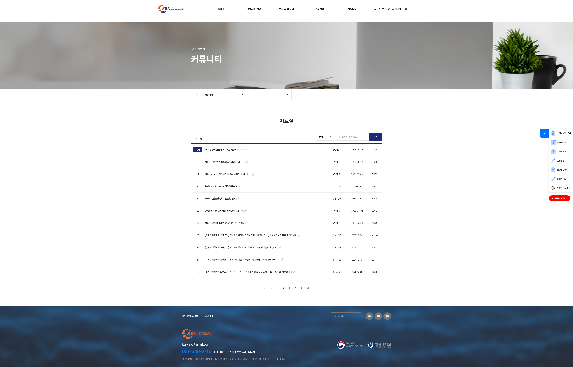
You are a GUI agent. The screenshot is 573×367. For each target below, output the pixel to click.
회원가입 (396, 8)
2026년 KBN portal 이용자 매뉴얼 (221, 186)
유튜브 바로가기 (561, 198)
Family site (339, 316)
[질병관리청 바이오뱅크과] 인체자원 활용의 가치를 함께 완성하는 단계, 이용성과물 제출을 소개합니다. (251, 235)
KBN (221, 9)
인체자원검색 (286, 9)
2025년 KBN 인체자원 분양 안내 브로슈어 (224, 210)
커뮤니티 (352, 9)
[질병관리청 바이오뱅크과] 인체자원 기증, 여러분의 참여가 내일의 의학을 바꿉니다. (242, 259)
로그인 (381, 8)
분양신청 (319, 9)
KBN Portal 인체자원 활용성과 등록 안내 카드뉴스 (228, 174)
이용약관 (209, 316)
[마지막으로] (308, 287)
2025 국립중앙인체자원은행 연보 (220, 198)
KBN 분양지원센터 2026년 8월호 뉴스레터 (225, 149)
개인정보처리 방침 (190, 316)
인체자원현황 (253, 9)
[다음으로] (301, 287)
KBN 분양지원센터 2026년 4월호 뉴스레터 (225, 223)
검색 (375, 137)
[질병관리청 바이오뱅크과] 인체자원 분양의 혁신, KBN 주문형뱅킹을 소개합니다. (241, 247)
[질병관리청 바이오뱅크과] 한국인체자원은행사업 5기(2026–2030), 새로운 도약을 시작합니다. (248, 272)
